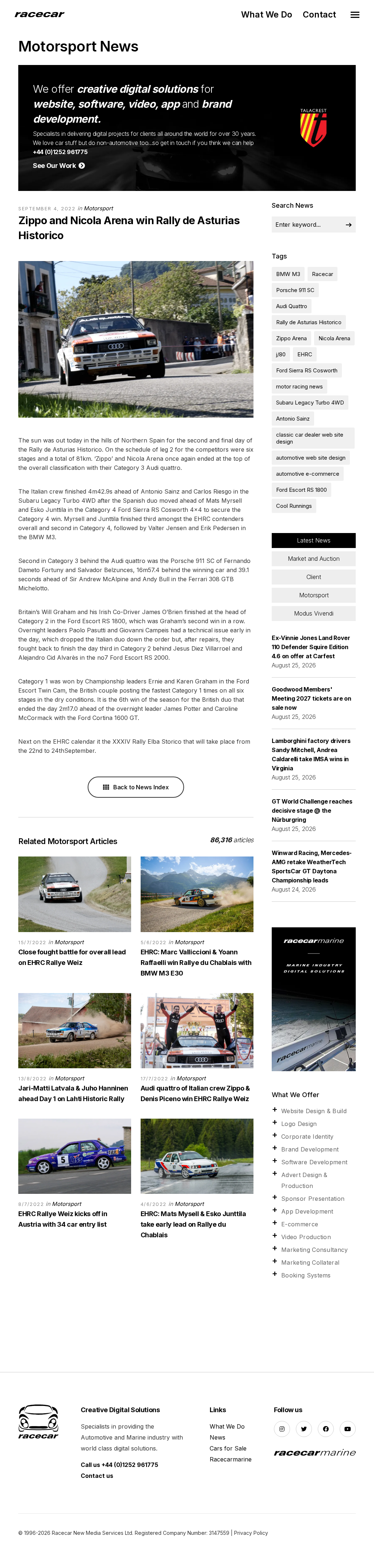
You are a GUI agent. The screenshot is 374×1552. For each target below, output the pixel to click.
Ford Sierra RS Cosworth (306, 370)
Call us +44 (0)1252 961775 (119, 1464)
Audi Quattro (291, 306)
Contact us (97, 1475)
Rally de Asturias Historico (308, 322)
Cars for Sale (228, 1448)
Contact (319, 14)
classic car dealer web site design (309, 438)
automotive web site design (311, 457)
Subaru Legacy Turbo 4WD (310, 402)
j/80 (281, 354)
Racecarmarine (231, 1459)
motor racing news (299, 386)
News (217, 1437)
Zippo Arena (291, 338)
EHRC (304, 354)
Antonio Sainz (293, 418)
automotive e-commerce (307, 473)
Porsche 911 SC (295, 290)
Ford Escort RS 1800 (301, 489)
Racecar (322, 274)
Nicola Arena (334, 338)
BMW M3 (288, 274)
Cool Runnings (294, 505)
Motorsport (98, 208)
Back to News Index (140, 787)
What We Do (266, 14)
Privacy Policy (251, 1533)
